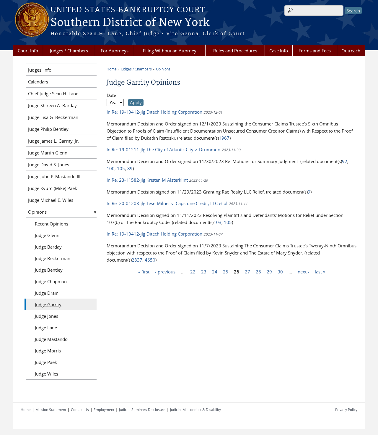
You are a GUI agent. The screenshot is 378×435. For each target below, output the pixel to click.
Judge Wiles (46, 374)
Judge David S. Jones (48, 164)
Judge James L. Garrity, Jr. (53, 141)
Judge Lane (46, 328)
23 (203, 271)
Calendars (38, 82)
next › (303, 271)
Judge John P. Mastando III (54, 176)
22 (192, 271)
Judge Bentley (49, 270)
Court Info (28, 51)
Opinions (163, 69)
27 (247, 271)
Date (111, 95)
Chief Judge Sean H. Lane (53, 93)
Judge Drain (46, 293)
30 (280, 271)
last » (320, 271)
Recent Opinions (51, 224)
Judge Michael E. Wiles (50, 200)
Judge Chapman (51, 281)
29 (269, 271)
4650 (150, 260)
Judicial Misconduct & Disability (195, 409)
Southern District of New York (129, 23)
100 (111, 168)
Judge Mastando (51, 339)
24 (214, 271)
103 (217, 222)
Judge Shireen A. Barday (52, 105)
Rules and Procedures (235, 51)
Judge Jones (46, 316)
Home (112, 69)
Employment (104, 409)
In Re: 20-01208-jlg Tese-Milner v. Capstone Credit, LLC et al (167, 203)
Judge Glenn (47, 235)
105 (121, 168)
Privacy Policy (346, 409)
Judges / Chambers (69, 51)
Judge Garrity (48, 304)
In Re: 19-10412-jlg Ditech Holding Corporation (155, 112)
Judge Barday (48, 247)
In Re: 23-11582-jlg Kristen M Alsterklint (148, 180)
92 (344, 161)
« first (143, 271)
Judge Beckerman (52, 258)
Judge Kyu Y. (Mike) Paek (52, 188)
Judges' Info (39, 70)
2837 (137, 260)
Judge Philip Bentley (48, 129)
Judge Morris (48, 351)
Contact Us (80, 409)
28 (258, 271)
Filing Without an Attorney (169, 51)
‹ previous (165, 271)
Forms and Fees (315, 51)
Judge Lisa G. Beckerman (53, 117)
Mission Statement (50, 409)
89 (130, 168)
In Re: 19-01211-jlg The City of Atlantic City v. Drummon (164, 149)
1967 (224, 138)
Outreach (350, 51)
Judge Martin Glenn (47, 153)
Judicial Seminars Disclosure (142, 409)
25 (225, 271)
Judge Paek (46, 362)
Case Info (278, 51)
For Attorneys (114, 51)
